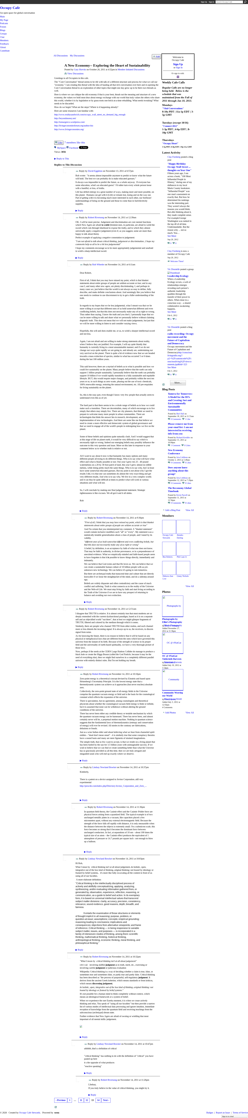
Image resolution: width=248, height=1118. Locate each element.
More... (178, 383)
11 (81, 1100)
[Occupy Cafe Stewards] (169, 527)
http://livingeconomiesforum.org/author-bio (73, 125)
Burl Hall (180, 414)
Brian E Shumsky (172, 626)
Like (60, 142)
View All (190, 510)
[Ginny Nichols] (183, 568)
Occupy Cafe (10, 8)
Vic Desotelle (173, 269)
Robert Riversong (96, 217)
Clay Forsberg (173, 157)
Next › (106, 1100)
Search (245, 2)
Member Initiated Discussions (131, 69)
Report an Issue (223, 1112)
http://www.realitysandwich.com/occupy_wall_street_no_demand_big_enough (89, 114)
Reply (79, 210)
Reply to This (61, 158)
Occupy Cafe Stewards (29, 1112)
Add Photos (170, 712)
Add (158, 56)
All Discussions (61, 55)
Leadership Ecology (178, 276)
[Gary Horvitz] (58, 71)
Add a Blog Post (172, 510)
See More (171, 236)
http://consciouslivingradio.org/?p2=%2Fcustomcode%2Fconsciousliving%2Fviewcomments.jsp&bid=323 (179, 358)
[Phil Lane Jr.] (183, 549)
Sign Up (204, 2)
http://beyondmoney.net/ (65, 118)
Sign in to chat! (228, 1116)
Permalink (77, 171)
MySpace (61, 148)
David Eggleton (95, 171)
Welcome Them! (177, 261)
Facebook (73, 148)
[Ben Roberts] (169, 549)
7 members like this (74, 142)
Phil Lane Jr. (182, 557)
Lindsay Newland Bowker (104, 767)
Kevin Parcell (181, 495)
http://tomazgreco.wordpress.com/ (69, 122)
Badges (209, 1112)
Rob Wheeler (98, 264)
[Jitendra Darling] (183, 527)
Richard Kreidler (183, 437)
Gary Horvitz (80, 69)
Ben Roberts (168, 557)
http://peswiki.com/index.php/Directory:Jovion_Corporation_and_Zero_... (113, 786)
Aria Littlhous (182, 457)
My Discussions (77, 55)
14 (98, 1100)
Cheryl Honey (170, 699)
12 (87, 1100)
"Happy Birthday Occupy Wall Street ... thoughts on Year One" (179, 167)
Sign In (211, 2)
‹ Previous (61, 1100)
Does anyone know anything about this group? (178, 470)
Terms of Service (240, 1112)
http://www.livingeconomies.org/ (69, 129)
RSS (56, 1107)
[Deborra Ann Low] (169, 568)
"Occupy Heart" (170, 143)
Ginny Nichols (183, 576)
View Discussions (75, 73)
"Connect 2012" (170, 126)
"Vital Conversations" (173, 108)
